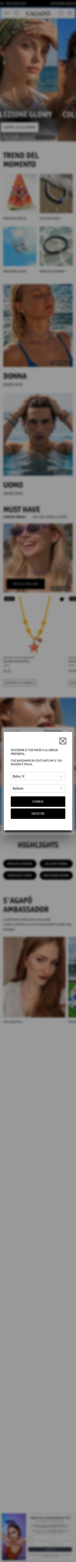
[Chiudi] (62, 741)
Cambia (38, 801)
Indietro (38, 813)
